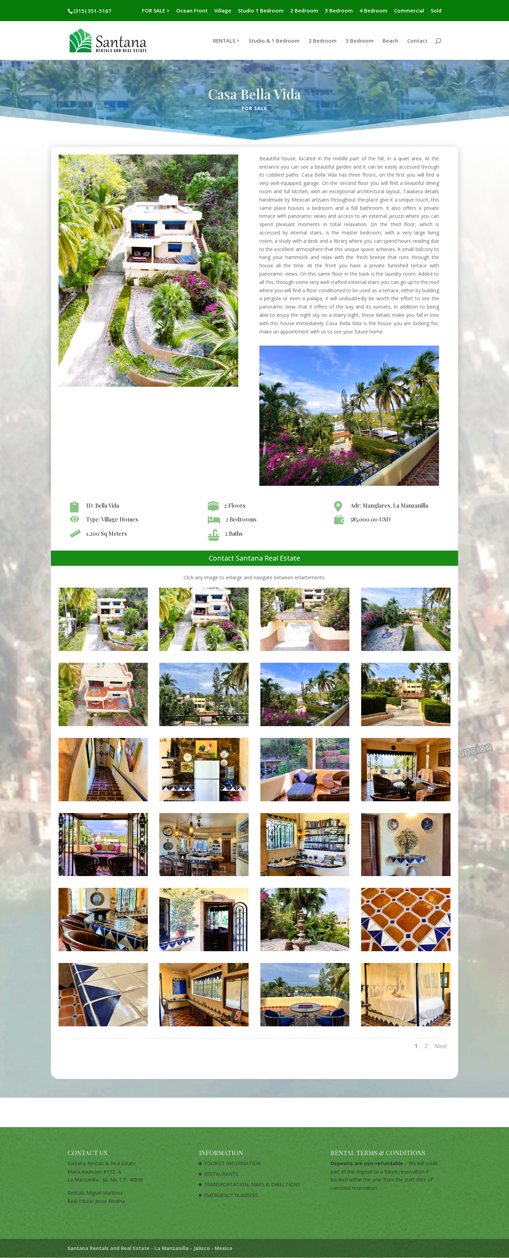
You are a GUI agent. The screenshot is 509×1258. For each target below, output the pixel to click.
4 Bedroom (373, 11)
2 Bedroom (304, 11)
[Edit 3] (204, 801)
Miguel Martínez (105, 1192)
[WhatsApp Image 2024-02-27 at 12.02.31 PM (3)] (305, 1026)
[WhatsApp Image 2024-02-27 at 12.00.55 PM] (103, 1026)
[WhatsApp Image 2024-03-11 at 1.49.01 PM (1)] (305, 651)
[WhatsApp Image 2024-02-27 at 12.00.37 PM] (305, 876)
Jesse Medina (110, 1201)
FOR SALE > (156, 11)
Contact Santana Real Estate (254, 558)
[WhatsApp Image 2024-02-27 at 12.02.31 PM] (405, 1026)
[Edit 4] (305, 801)
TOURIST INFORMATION (232, 1163)
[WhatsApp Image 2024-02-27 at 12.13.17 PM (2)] (204, 876)
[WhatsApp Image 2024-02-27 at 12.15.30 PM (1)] (204, 951)
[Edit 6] (103, 876)
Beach (390, 41)
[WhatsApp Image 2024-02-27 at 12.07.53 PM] (204, 726)
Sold (436, 11)
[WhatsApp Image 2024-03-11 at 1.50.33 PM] (204, 651)
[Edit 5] (405, 801)
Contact (417, 41)
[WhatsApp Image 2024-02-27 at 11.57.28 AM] (405, 951)
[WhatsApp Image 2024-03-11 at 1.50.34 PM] (305, 726)
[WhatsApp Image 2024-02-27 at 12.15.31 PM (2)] (305, 951)
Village (222, 11)
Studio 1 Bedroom (261, 11)
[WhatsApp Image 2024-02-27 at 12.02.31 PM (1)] (204, 1026)
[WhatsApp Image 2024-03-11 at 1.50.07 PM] (103, 726)
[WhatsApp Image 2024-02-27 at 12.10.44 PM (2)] (405, 876)
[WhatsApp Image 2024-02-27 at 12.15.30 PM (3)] (405, 726)
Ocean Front (192, 11)
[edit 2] (103, 801)
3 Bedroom (339, 11)
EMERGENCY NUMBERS (231, 1195)
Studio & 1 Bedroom (274, 41)
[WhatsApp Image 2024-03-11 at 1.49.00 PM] (103, 651)
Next (441, 1046)
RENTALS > (226, 41)
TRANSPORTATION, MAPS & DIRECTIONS (252, 1184)
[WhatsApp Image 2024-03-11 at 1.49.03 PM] (405, 651)
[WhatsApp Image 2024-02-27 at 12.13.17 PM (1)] (103, 951)
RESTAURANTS (221, 1174)
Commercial (409, 11)
